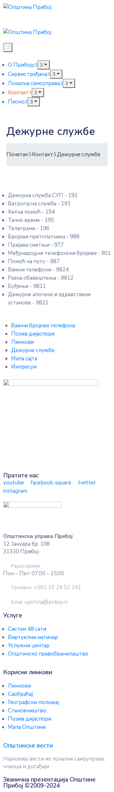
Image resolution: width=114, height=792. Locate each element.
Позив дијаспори (32, 333)
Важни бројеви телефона (43, 325)
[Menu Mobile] (7, 47)
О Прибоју (21, 65)
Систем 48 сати (27, 629)
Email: (39, 602)
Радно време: (26, 566)
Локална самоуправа (34, 83)
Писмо (16, 101)
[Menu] (43, 65)
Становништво (27, 710)
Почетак (17, 154)
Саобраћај (20, 694)
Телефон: (46, 587)
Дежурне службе (32, 350)
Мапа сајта (24, 358)
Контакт (18, 92)
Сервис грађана (27, 74)
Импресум (24, 366)
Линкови (22, 342)
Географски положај (33, 702)
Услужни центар (28, 645)
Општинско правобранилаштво (48, 653)
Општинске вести (28, 746)
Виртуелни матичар (33, 637)
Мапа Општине (27, 727)
